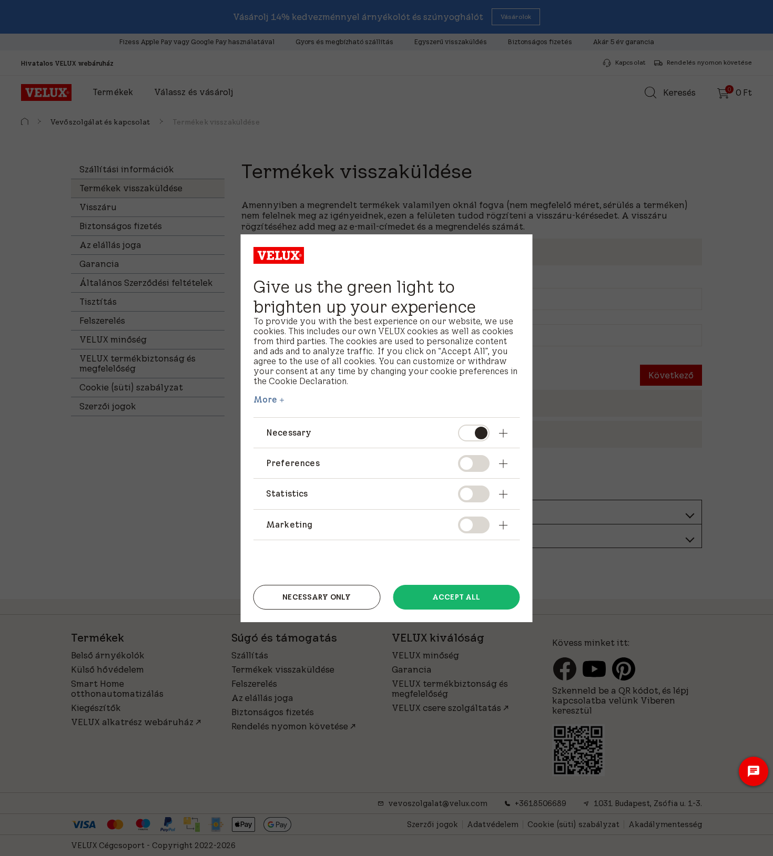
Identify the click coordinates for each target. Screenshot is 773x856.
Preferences (293, 463)
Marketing (289, 524)
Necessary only (316, 597)
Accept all (456, 597)
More (265, 399)
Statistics (287, 493)
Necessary (288, 432)
